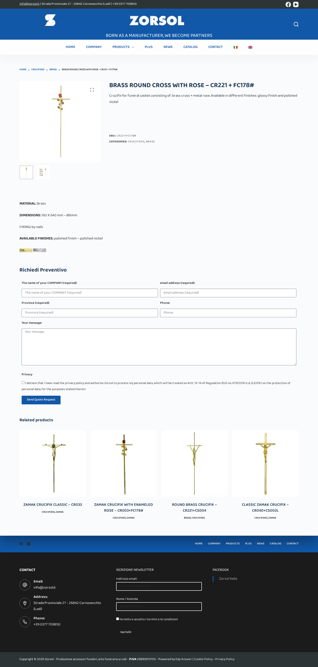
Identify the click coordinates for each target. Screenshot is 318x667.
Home (70, 47)
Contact (215, 47)
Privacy (27, 375)
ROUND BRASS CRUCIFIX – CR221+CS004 (194, 508)
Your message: (32, 323)
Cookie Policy (203, 659)
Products (121, 47)
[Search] (296, 24)
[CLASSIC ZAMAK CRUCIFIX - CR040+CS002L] (265, 463)
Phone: (165, 303)
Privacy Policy (224, 659)
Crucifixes (136, 142)
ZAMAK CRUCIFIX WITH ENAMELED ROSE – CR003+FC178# (123, 508)
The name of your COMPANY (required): (49, 283)
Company (94, 47)
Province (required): (36, 303)
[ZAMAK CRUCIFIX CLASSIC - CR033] (52, 463)
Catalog (190, 47)
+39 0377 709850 (47, 624)
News (168, 47)
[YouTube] (296, 4)
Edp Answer (183, 659)
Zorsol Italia (228, 579)
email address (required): (177, 283)
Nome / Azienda (127, 599)
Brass (150, 142)
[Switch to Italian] (235, 47)
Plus (149, 47)
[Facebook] (288, 4)
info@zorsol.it (29, 4)
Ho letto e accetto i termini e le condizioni (149, 619)
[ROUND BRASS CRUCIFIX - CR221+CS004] (194, 463)
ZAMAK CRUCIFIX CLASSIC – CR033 (52, 505)
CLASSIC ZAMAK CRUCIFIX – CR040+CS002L (265, 508)
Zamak (60, 512)
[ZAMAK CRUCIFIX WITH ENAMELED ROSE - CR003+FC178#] (123, 463)
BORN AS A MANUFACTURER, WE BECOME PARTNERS (159, 36)
